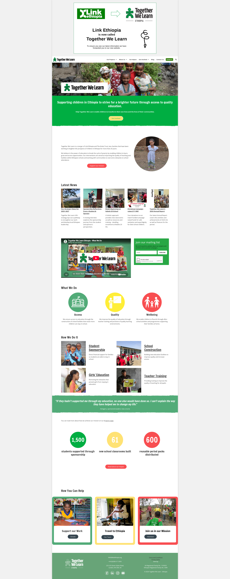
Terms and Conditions (156, 557)
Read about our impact (116, 467)
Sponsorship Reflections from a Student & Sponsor (92, 211)
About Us (122, 59)
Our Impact (133, 59)
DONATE (169, 59)
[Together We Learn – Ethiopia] (64, 59)
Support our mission (97, 166)
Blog (152, 59)
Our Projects (111, 59)
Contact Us (160, 59)
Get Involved (143, 59)
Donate (73, 537)
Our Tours (107, 537)
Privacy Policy (155, 559)
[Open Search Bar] (176, 59)
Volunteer (150, 537)
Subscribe (162, 252)
